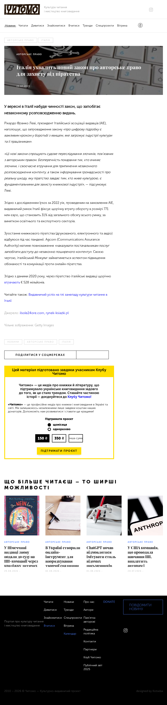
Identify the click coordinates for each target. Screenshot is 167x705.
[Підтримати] (140, 25)
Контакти (90, 641)
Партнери (90, 649)
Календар (70, 633)
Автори (88, 610)
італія (45, 40)
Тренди (87, 25)
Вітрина (122, 25)
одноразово (61, 429)
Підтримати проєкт (59, 451)
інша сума (75, 438)
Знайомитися (56, 25)
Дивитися (37, 25)
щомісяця (60, 424)
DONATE (109, 602)
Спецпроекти (105, 25)
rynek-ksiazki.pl (57, 313)
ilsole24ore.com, (33, 313)
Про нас (89, 602)
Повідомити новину (140, 607)
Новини (10, 25)
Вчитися (73, 25)
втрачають (12, 282)
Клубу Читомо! (79, 397)
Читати (23, 25)
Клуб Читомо (92, 657)
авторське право (20, 40)
